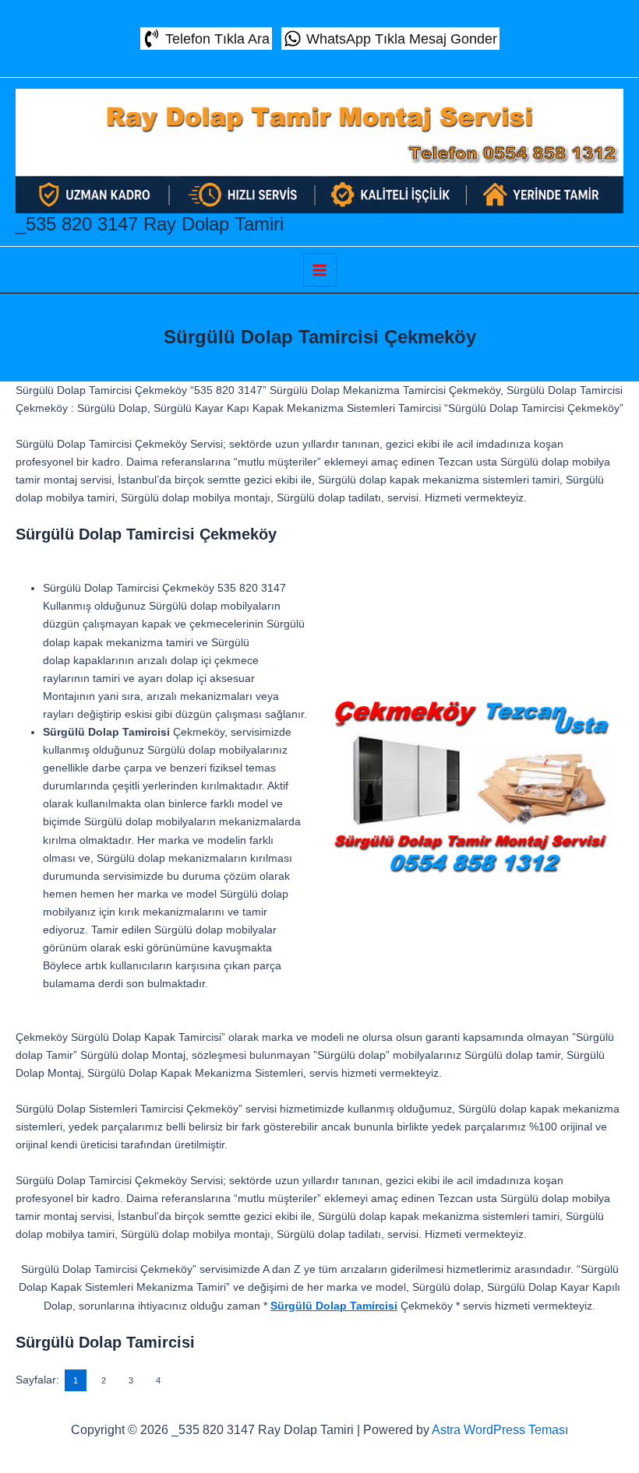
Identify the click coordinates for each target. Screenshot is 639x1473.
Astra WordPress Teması (500, 1429)
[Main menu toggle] (320, 270)
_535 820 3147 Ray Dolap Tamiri (150, 223)
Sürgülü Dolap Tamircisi (333, 1305)
